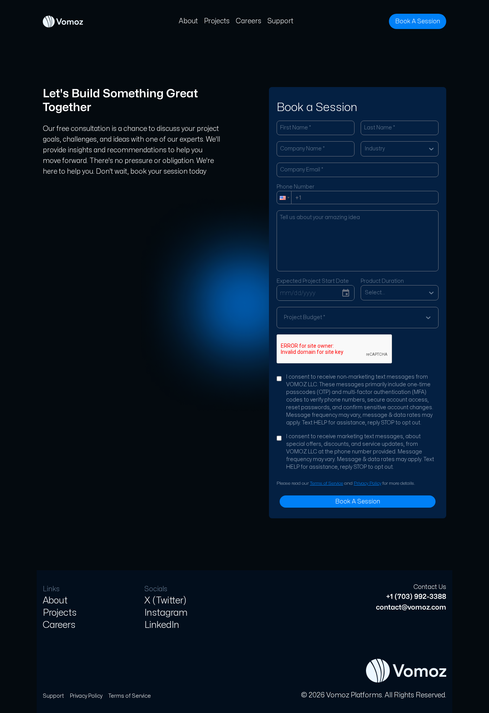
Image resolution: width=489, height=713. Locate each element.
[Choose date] (345, 293)
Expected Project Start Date (313, 281)
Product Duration (382, 281)
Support (280, 21)
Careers (248, 21)
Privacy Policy (367, 483)
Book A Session (417, 21)
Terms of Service (326, 483)
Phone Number (295, 186)
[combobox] (365, 149)
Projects (217, 21)
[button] (284, 197)
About (188, 21)
